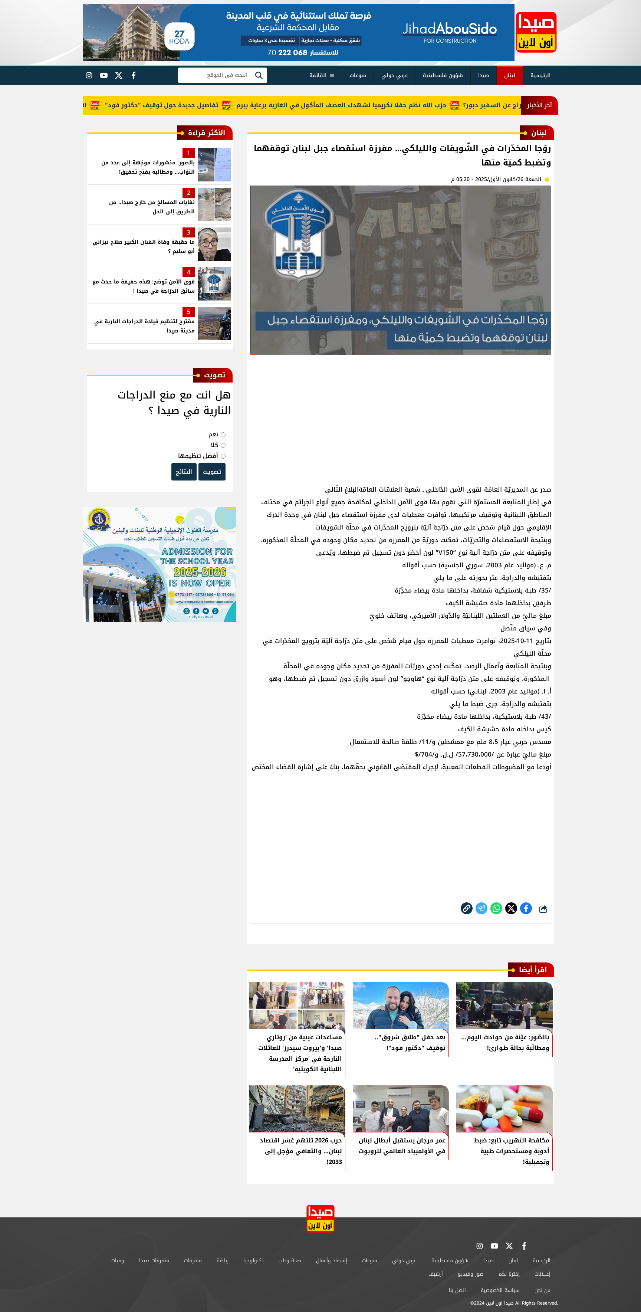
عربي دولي (394, 75)
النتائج (184, 472)
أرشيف (435, 1274)
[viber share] (481, 908)
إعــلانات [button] (542, 1274)
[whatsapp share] (496, 908)
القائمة (317, 75)
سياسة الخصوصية (500, 1290)
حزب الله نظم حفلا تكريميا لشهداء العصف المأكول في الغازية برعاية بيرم (367, 105)
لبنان (509, 75)
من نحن (542, 1290)
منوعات (358, 75)
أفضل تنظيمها (198, 455)
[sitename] (320, 1219)
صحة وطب (290, 1261)
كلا (214, 445)
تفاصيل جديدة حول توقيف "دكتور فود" (187, 105)
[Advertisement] (400, 416)
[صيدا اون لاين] (536, 32)
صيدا (483, 75)
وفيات (117, 1261)
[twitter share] (511, 908)
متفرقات (193, 1261)
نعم (213, 434)
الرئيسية (540, 75)
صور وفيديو (471, 1274)
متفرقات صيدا (154, 1261)
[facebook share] (526, 908)
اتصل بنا (457, 1290)
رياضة (223, 1261)
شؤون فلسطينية (443, 75)
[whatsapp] (467, 908)
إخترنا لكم (509, 1274)
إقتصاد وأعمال (331, 1261)
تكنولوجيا (253, 1261)
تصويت (212, 472)
